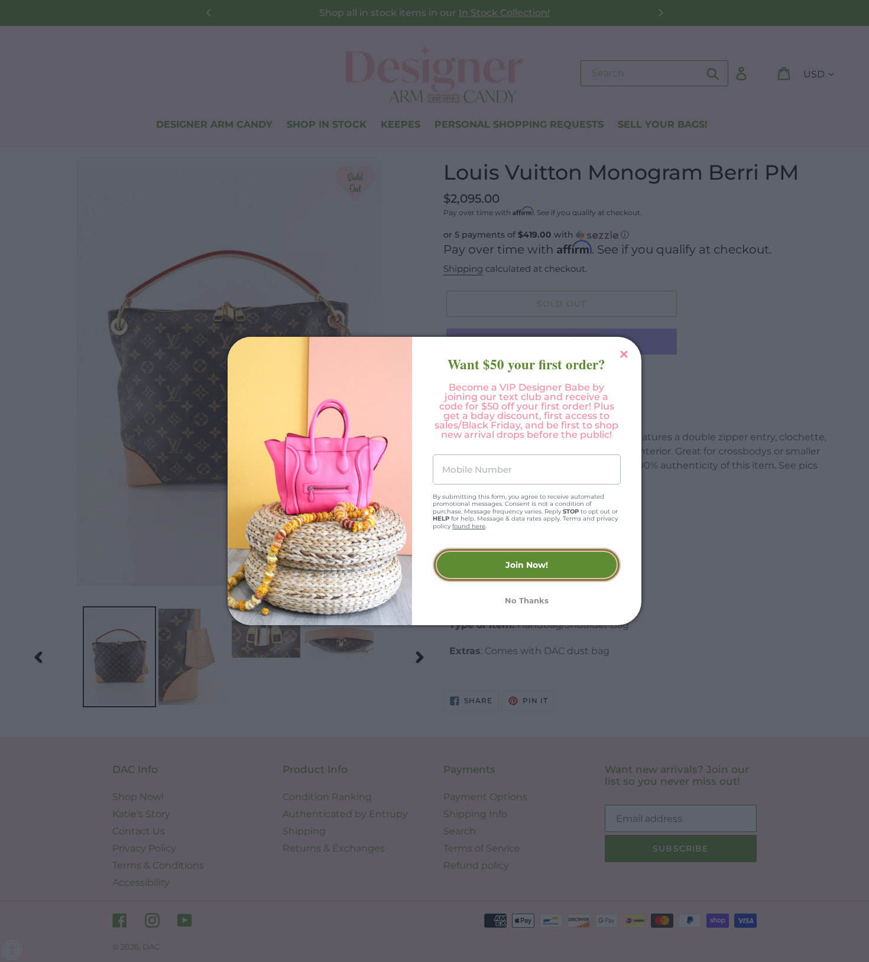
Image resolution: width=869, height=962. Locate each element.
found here (468, 526)
